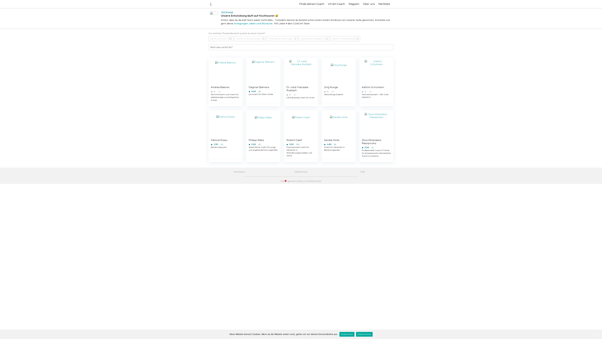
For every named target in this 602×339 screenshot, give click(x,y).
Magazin (354, 4)
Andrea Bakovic (220, 87)
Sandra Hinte (331, 140)
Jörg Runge (331, 87)
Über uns (369, 4)
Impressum (239, 171)
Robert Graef (294, 140)
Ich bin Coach (336, 4)
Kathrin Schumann (373, 87)
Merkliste (384, 4)
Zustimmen (347, 334)
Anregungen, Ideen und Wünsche (253, 23)
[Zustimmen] (598, 334)
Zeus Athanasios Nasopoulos (371, 142)
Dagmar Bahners (259, 87)
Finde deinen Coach (311, 4)
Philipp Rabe (256, 140)
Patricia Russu (219, 140)
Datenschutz (300, 171)
